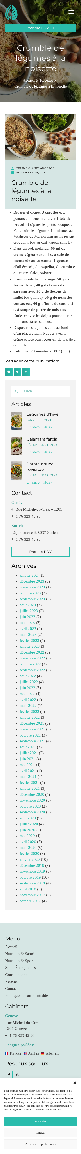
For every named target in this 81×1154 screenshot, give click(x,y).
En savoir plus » (40, 427)
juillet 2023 (29, 611)
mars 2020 (28, 848)
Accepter (40, 1121)
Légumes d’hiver (43, 414)
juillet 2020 (29, 824)
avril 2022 (28, 700)
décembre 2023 (32, 581)
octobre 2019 (30, 877)
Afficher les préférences (40, 1144)
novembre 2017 (32, 895)
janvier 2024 (30, 575)
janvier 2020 (30, 859)
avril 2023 (28, 629)
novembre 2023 (32, 587)
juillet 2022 (29, 682)
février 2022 (29, 712)
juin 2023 (27, 617)
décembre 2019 (32, 865)
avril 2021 (28, 771)
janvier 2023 (30, 646)
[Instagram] (17, 1075)
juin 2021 (27, 759)
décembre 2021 (32, 723)
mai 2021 (27, 765)
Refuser (40, 1132)
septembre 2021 (32, 741)
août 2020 (28, 818)
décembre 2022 (32, 652)
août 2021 (28, 747)
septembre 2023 (32, 599)
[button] (75, 1083)
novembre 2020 (32, 800)
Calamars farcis (42, 439)
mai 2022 (27, 694)
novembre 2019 (32, 871)
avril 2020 (28, 842)
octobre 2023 (30, 593)
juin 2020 (27, 830)
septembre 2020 (32, 812)
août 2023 (28, 605)
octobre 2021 (30, 735)
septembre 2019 (32, 883)
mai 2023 (27, 623)
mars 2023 (28, 634)
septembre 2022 (32, 670)
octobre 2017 (30, 901)
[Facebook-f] (9, 1075)
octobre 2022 (30, 664)
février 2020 (29, 854)
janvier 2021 (30, 788)
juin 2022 (27, 688)
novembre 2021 (32, 729)
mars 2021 (28, 777)
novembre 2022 (32, 658)
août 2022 (28, 676)
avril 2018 (28, 889)
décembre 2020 (32, 794)
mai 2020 (27, 836)
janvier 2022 (30, 717)
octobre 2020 (30, 806)
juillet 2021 (29, 753)
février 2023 (29, 640)
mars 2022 (28, 705)
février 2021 (29, 783)
